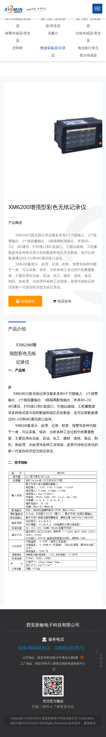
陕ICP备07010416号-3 (26, 723)
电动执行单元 (88, 48)
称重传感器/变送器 (17, 37)
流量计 (53, 33)
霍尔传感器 (88, 55)
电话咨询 (64, 301)
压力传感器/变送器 (17, 22)
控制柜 (18, 48)
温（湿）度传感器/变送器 (53, 22)
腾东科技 (90, 723)
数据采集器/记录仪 (53, 51)
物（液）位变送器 (88, 22)
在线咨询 (28, 301)
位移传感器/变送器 (88, 37)
